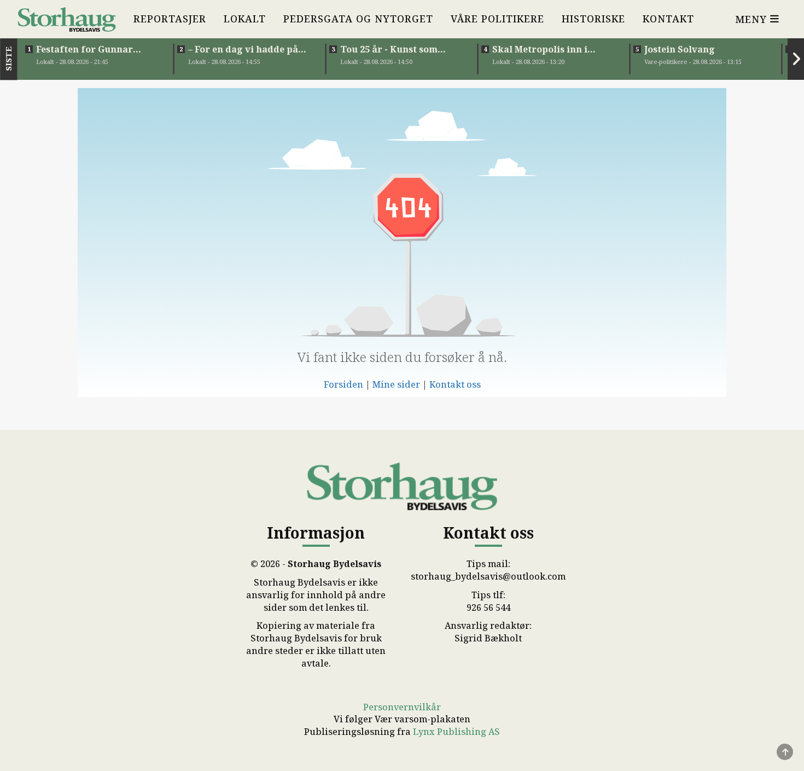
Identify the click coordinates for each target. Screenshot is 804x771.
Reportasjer (169, 18)
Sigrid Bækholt (488, 638)
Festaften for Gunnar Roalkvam (84, 49)
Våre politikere (497, 18)
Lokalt (245, 18)
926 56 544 (488, 607)
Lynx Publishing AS (456, 732)
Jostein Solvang (679, 49)
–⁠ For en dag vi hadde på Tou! (243, 49)
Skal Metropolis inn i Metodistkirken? (539, 49)
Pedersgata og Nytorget (358, 18)
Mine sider (396, 384)
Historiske (593, 18)
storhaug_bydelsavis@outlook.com (488, 576)
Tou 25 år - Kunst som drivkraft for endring (390, 49)
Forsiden (343, 384)
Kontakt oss (455, 384)
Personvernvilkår (402, 707)
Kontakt (668, 18)
